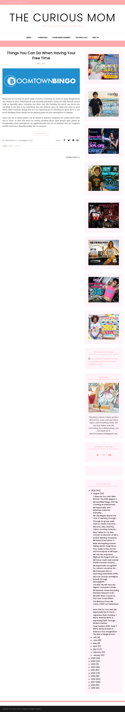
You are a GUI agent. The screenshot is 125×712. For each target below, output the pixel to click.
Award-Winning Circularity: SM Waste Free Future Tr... (105, 539)
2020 (93, 673)
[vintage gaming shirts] (103, 227)
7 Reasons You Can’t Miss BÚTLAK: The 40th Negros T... (105, 497)
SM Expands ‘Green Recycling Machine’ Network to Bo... (106, 591)
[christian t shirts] (103, 116)
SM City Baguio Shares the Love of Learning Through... (105, 516)
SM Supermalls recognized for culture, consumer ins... (104, 566)
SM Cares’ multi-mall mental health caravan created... (105, 561)
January (96, 655)
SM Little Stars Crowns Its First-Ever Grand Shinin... (104, 597)
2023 (93, 664)
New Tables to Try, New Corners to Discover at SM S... (106, 533)
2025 (93, 658)
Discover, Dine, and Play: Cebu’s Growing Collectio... (105, 528)
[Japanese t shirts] (103, 79)
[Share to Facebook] (64, 140)
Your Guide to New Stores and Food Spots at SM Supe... (106, 550)
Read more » (41, 133)
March (96, 649)
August (96, 493)
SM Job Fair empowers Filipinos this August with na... (106, 555)
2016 (93, 685)
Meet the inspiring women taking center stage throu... (105, 544)
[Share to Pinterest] (73, 140)
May (95, 643)
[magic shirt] (103, 153)
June (95, 640)
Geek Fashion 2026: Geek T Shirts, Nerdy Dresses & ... (105, 627)
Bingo (11, 146)
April (95, 646)
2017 (93, 682)
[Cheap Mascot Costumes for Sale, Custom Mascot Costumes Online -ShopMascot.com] (103, 364)
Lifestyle (18, 146)
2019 (93, 676)
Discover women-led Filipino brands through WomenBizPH (105, 579)
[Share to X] (69, 140)
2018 (93, 679)
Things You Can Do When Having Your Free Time (41, 55)
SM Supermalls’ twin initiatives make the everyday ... (101, 510)
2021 (93, 670)
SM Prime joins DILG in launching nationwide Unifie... (106, 572)
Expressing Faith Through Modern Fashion (104, 621)
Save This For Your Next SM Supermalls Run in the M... (104, 610)
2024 (93, 661)
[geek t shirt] (103, 190)
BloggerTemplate (35, 709)
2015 (93, 688)
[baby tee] (103, 302)
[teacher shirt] (103, 339)
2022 (93, 667)
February (97, 652)
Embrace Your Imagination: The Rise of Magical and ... (105, 632)
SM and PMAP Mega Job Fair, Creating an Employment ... (105, 503)
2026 (93, 490)
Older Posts (72, 157)
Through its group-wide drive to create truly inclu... (105, 522)
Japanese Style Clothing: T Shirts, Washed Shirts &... (105, 616)
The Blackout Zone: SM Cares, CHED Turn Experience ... (105, 604)
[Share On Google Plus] (78, 140)
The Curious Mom (62, 17)
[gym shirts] (103, 265)
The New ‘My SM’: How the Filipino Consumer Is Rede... (105, 586)
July (95, 637)
